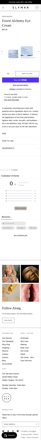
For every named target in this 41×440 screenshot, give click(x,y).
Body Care (24, 348)
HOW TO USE (7, 141)
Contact (5, 354)
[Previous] (2, 51)
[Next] (39, 51)
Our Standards (8, 341)
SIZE (4, 134)
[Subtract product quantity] (12, 73)
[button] (20, 190)
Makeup (23, 345)
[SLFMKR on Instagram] (13, 431)
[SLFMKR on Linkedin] (18, 431)
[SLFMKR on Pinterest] (8, 431)
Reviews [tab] (6, 217)
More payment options (20, 85)
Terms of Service (32, 437)
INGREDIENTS (8, 148)
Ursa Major (7, 16)
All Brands (24, 338)
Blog (4, 361)
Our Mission (7, 338)
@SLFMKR (8, 320)
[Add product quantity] (4, 73)
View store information (11, 100)
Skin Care (24, 341)
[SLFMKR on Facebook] (3, 431)
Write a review (20, 208)
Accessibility (7, 364)
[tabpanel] (20, 240)
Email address (9, 422)
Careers (5, 357)
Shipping (12, 89)
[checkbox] (33, 228)
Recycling (6, 345)
